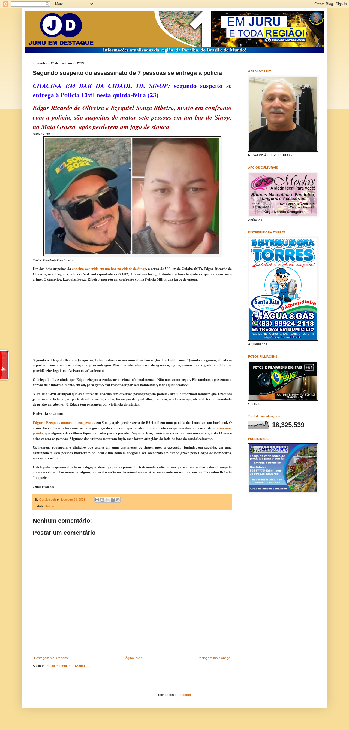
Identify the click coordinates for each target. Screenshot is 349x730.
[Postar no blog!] (102, 500)
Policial (49, 506)
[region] (132, 320)
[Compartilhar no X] (107, 500)
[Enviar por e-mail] (97, 500)
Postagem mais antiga (213, 658)
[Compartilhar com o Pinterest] (118, 500)
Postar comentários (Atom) (65, 666)
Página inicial (133, 658)
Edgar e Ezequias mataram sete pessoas (64, 422)
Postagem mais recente (51, 658)
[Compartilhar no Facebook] (112, 500)
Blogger (185, 695)
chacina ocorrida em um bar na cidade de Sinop (109, 268)
